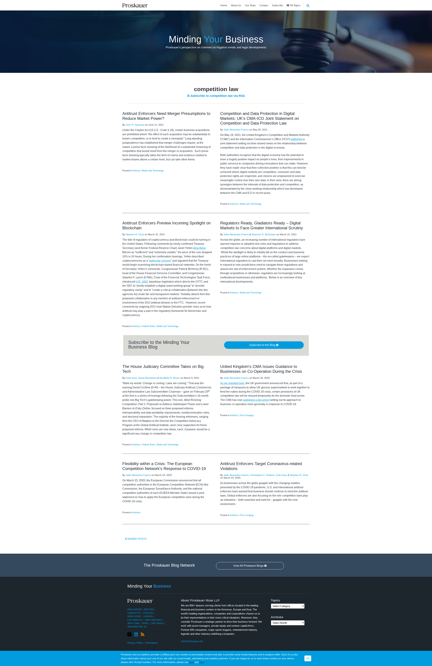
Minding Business (216, 39)
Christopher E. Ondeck (262, 475)
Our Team (250, 5)
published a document (256, 399)
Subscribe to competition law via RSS (217, 96)
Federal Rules (148, 326)
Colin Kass (131, 378)
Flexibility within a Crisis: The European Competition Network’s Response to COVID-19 (164, 466)
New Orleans (153, 620)
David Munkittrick (147, 378)
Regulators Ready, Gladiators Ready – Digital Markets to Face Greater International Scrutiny (261, 225)
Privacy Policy (135, 642)
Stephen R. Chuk (135, 234)
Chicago (148, 613)
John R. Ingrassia (135, 124)
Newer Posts (136, 538)
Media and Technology (153, 170)
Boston (148, 609)
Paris (145, 623)
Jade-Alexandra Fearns (236, 129)
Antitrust (136, 170)
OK (307, 658)
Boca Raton (134, 609)
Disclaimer (152, 642)
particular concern (160, 260)
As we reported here (232, 383)
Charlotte (134, 613)
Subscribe (277, 5)
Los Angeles (135, 620)
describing (199, 248)
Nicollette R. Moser (169, 378)
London (148, 616)
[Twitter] (129, 634)
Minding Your (149, 586)
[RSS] (142, 634)
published (296, 139)
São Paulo (157, 623)
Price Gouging (246, 415)
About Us (236, 5)
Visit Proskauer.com (192, 641)
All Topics (295, 5)
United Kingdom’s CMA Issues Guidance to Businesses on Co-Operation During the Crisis (261, 369)
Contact (264, 5)
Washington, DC (137, 626)
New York (133, 623)
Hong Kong (134, 616)
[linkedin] (136, 634)
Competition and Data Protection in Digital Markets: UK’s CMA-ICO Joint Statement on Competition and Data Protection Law (259, 118)
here (191, 662)
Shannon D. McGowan (264, 234)
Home (223, 5)
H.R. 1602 (142, 281)
